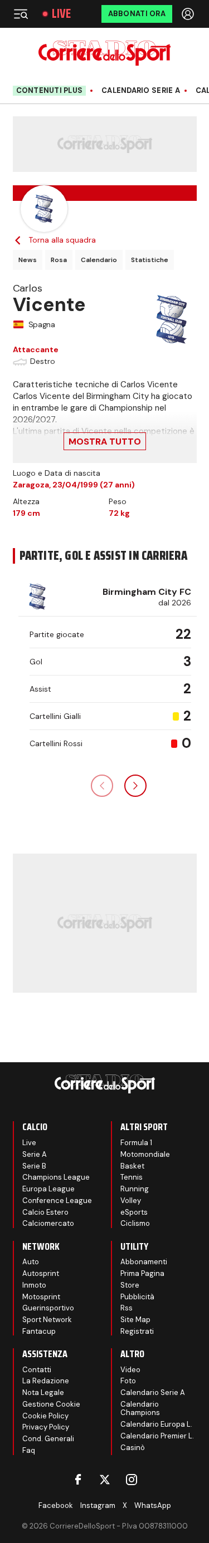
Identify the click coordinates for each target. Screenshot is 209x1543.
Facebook (55, 1505)
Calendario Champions (140, 1408)
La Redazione (45, 1381)
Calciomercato (48, 1223)
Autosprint (40, 1273)
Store (129, 1285)
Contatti (36, 1369)
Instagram (97, 1505)
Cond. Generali (48, 1438)
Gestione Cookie (51, 1404)
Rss (126, 1308)
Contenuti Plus (49, 90)
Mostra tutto (105, 441)
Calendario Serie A (140, 90)
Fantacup (39, 1331)
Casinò (132, 1447)
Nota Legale (43, 1392)
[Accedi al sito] (189, 14)
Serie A (34, 1154)
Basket (132, 1166)
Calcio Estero (45, 1212)
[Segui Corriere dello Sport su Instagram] (131, 1479)
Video (130, 1369)
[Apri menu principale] (20, 14)
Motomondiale (145, 1154)
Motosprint (41, 1297)
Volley (130, 1200)
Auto (30, 1261)
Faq (28, 1450)
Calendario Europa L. (156, 1424)
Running (134, 1189)
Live (61, 14)
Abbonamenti (143, 1261)
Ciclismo (135, 1223)
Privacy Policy (45, 1427)
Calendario (99, 259)
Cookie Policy (45, 1416)
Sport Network (47, 1319)
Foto (128, 1381)
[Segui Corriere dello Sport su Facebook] (78, 1479)
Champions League (56, 1177)
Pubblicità (137, 1297)
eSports (134, 1212)
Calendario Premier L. (157, 1436)
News (27, 259)
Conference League (57, 1200)
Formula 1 (136, 1142)
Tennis (131, 1177)
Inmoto (34, 1285)
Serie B (34, 1166)
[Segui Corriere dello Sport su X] (104, 1479)
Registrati (137, 1331)
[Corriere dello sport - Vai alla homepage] (104, 53)
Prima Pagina (142, 1273)
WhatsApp (152, 1505)
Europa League (48, 1189)
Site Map (135, 1319)
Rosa (59, 259)
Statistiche (149, 259)
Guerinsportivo (48, 1308)
